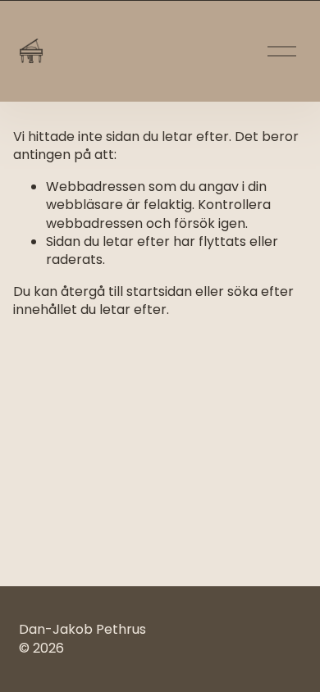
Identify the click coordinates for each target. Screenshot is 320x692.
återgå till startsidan (126, 291)
